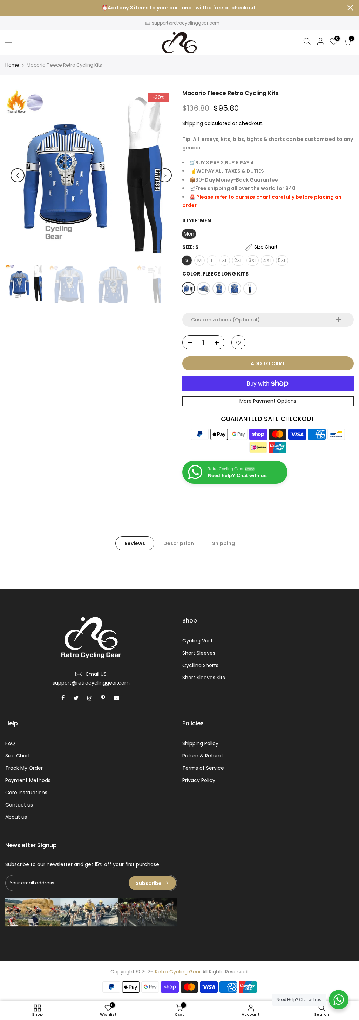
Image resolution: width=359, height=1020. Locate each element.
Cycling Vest (197, 640)
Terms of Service (203, 767)
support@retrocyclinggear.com (185, 23)
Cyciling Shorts (200, 665)
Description (178, 543)
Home (12, 65)
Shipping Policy (200, 743)
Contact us (19, 804)
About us (16, 817)
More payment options (267, 400)
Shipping (192, 123)
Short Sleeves (198, 653)
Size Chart (17, 755)
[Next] (165, 175)
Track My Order (24, 767)
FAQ (10, 743)
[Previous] (18, 175)
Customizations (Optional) (225, 319)
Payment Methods (27, 780)
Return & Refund (202, 755)
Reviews (134, 543)
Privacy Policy (198, 780)
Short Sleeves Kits (203, 677)
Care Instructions (26, 792)
